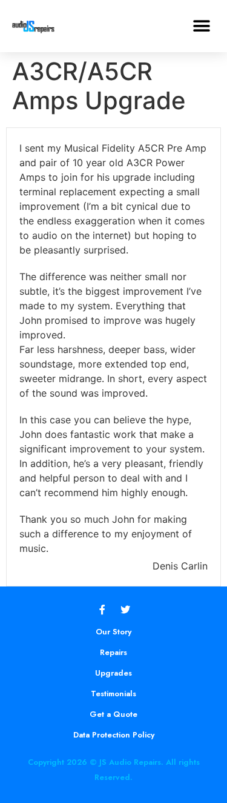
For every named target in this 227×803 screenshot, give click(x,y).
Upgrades (113, 673)
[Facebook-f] (102, 609)
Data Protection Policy (113, 735)
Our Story (113, 631)
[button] (201, 25)
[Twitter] (125, 609)
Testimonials (113, 693)
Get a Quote (113, 714)
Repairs (113, 652)
